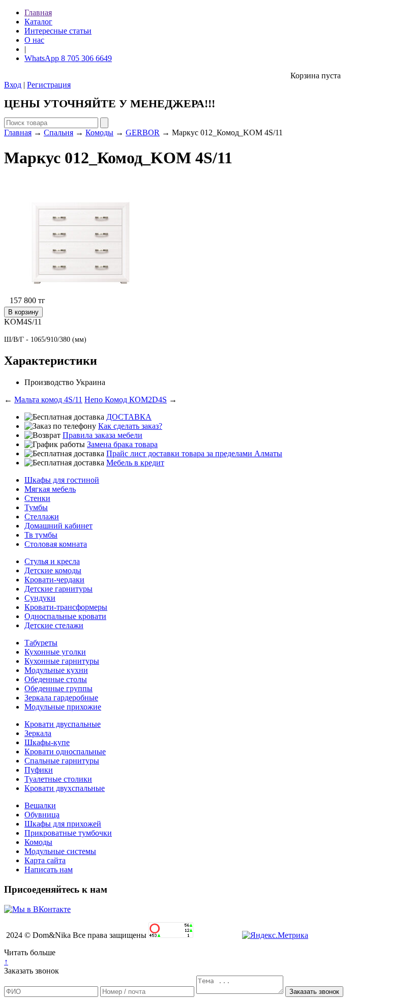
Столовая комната (55, 544)
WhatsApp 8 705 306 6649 (68, 58)
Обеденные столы (55, 679)
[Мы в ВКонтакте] (37, 909)
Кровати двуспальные (62, 724)
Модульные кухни (56, 670)
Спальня (58, 132)
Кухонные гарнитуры (61, 661)
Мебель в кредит (135, 462)
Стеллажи (41, 516)
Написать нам (48, 869)
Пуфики (38, 770)
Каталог (38, 21)
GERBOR (143, 132)
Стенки (37, 498)
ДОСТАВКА (129, 417)
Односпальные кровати (65, 616)
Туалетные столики (58, 779)
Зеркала (37, 733)
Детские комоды (52, 570)
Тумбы (36, 507)
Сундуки (39, 598)
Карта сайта (45, 860)
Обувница (41, 814)
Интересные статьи (58, 30)
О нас (34, 40)
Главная (38, 12)
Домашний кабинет (58, 525)
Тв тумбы (40, 535)
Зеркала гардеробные (61, 697)
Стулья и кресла (52, 561)
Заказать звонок (31, 970)
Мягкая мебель (50, 489)
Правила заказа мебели (102, 435)
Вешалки (40, 805)
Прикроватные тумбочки (68, 833)
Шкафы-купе (47, 742)
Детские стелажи (53, 625)
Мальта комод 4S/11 (48, 399)
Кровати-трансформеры (65, 607)
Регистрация (49, 84)
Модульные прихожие (62, 706)
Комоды (99, 132)
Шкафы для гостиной (61, 480)
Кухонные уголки (55, 651)
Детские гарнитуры (58, 588)
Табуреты (40, 642)
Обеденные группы (58, 688)
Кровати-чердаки (54, 579)
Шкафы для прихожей (62, 823)
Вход (12, 84)
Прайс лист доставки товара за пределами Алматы (194, 453)
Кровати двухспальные (64, 788)
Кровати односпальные (65, 751)
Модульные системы (60, 851)
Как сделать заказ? (130, 426)
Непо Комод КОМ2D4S (125, 399)
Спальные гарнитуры (61, 760)
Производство (49, 382)
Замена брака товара (122, 444)
